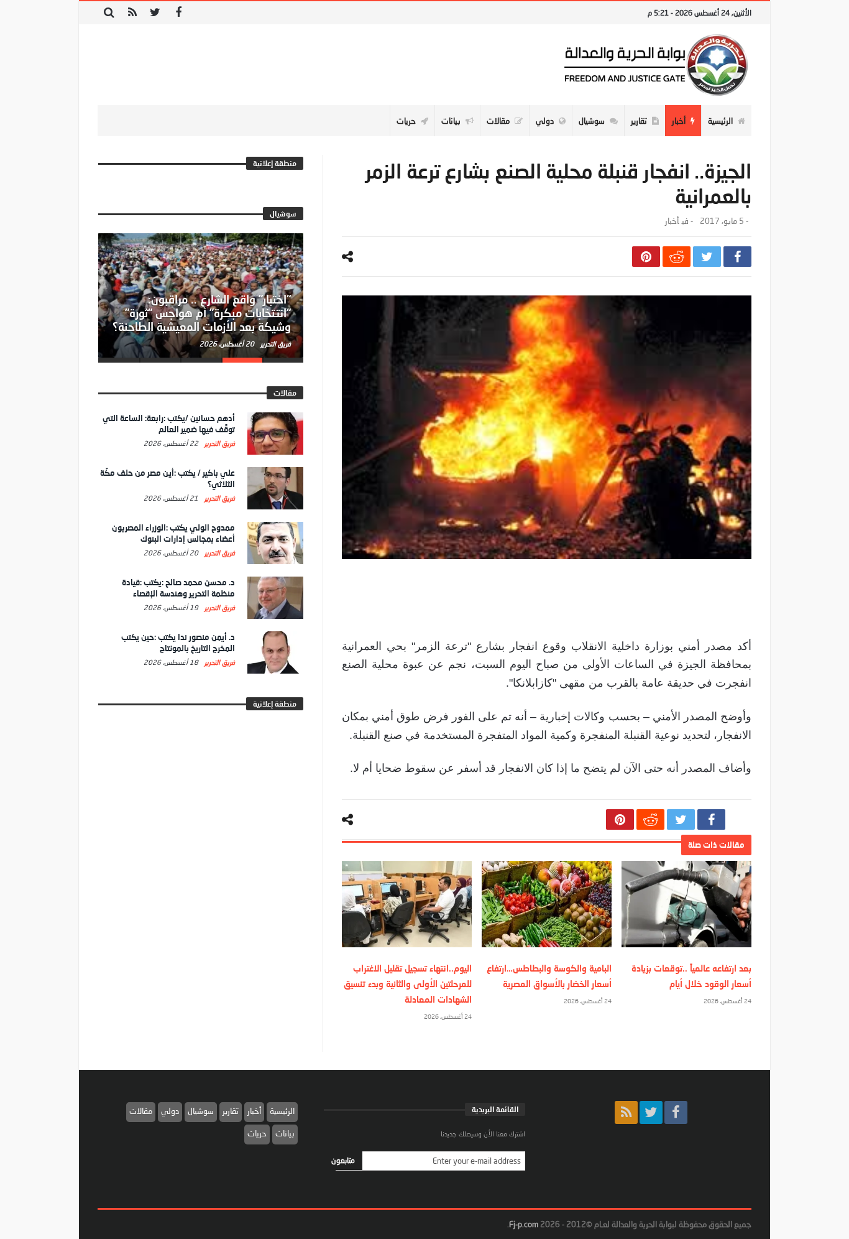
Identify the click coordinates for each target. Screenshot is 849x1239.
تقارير (231, 1111)
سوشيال (201, 1111)
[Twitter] (155, 12)
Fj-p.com (523, 1224)
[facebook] (737, 256)
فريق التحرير (275, 344)
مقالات (140, 1111)
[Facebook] (178, 12)
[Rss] (132, 12)
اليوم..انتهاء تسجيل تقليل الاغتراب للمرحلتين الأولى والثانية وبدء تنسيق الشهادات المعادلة (408, 984)
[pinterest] (646, 256)
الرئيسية (282, 1111)
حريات (257, 1133)
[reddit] (677, 256)
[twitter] (707, 256)
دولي (170, 1111)
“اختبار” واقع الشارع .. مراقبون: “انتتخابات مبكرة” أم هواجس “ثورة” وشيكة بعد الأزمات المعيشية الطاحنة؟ (201, 312)
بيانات (285, 1133)
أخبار (672, 221)
